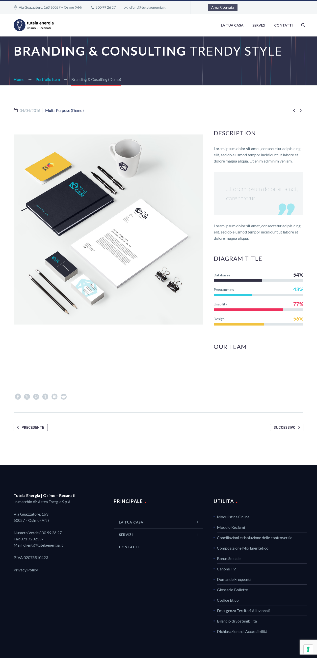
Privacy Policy (26, 569)
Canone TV (226, 568)
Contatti (283, 25)
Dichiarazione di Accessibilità (242, 631)
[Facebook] (18, 397)
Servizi (258, 25)
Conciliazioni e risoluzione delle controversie (254, 537)
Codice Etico (228, 600)
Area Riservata (222, 7)
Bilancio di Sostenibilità (237, 621)
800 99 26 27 (106, 7)
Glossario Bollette (232, 589)
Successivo (284, 427)
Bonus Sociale (228, 558)
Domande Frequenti (234, 579)
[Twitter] (27, 397)
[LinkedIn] (54, 397)
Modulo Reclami (231, 527)
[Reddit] (64, 397)
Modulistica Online (233, 516)
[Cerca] (303, 25)
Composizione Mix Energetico (242, 548)
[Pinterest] (36, 397)
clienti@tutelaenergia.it (147, 7)
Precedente (33, 427)
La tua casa (232, 25)
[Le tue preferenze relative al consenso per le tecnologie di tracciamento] (308, 649)
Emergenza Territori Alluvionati (243, 610)
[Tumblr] (45, 397)
